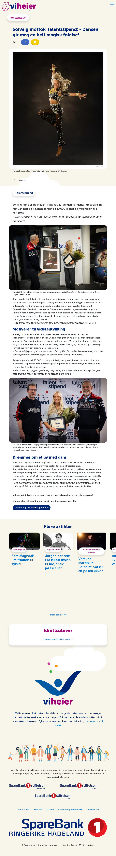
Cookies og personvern (70, 809)
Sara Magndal (19, 549)
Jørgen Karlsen (53, 549)
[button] (25, 42)
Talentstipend (24, 192)
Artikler (50, 809)
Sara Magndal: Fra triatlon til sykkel (22, 560)
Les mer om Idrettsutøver (57, 639)
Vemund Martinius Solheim (91, 551)
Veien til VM (93, 809)
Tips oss (38, 809)
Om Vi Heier (23, 809)
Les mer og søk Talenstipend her (31, 507)
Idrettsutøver (18, 17)
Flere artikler (57, 614)
